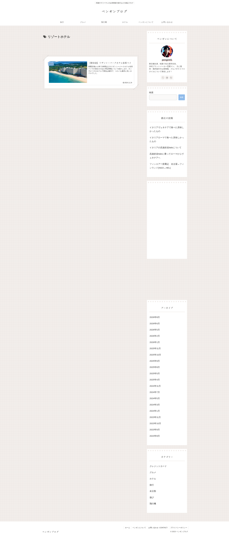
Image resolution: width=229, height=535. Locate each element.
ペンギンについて (139, 528)
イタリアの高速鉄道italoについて (165, 147)
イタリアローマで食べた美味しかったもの (167, 139)
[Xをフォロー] (162, 77)
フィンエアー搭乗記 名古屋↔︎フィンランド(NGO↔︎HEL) (167, 166)
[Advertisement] (91, 46)
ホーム (127, 528)
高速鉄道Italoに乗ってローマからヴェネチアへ (167, 156)
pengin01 (167, 60)
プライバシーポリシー (178, 528)
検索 (151, 92)
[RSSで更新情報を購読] (171, 77)
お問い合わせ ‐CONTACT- (158, 528)
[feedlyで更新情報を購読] (167, 77)
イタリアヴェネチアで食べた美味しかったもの (167, 129)
